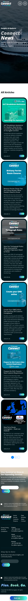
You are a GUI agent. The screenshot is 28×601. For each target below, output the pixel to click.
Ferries (15, 517)
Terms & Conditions (4, 530)
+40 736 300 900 (16, 543)
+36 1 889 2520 (15, 529)
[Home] (6, 3)
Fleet (22, 515)
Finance (15, 521)
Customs (15, 519)
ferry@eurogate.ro (16, 545)
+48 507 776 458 (16, 536)
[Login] (20, 3)
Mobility (23, 517)
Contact (23, 521)
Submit (6, 491)
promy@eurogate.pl (17, 538)
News (22, 519)
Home (15, 515)
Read (21, 156)
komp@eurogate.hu (17, 531)
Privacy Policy (5, 527)
